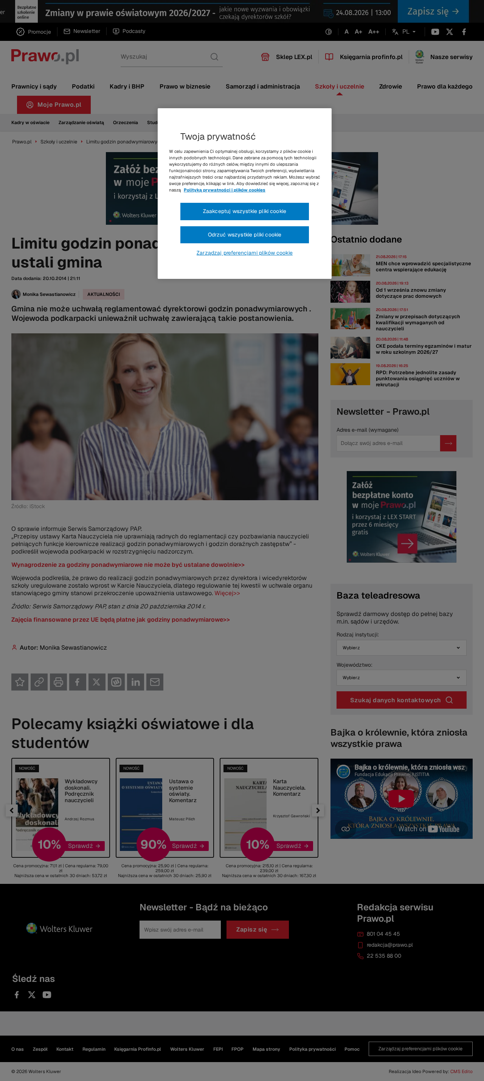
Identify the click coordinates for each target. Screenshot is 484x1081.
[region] (245, 193)
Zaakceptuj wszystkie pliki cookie (244, 211)
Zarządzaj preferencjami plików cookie (245, 252)
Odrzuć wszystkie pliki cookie (245, 234)
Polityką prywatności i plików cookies (224, 190)
